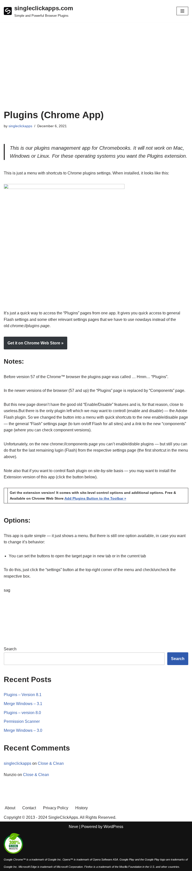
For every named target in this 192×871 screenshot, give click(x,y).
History (81, 808)
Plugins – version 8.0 (22, 713)
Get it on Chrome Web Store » (36, 343)
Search (10, 649)
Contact (29, 808)
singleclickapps (20, 126)
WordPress (113, 827)
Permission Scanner (22, 721)
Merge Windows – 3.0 (23, 730)
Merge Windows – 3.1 (23, 704)
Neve (73, 827)
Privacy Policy (55, 808)
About (10, 808)
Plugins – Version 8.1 (23, 695)
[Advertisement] (96, 72)
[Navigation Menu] (182, 11)
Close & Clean (51, 763)
